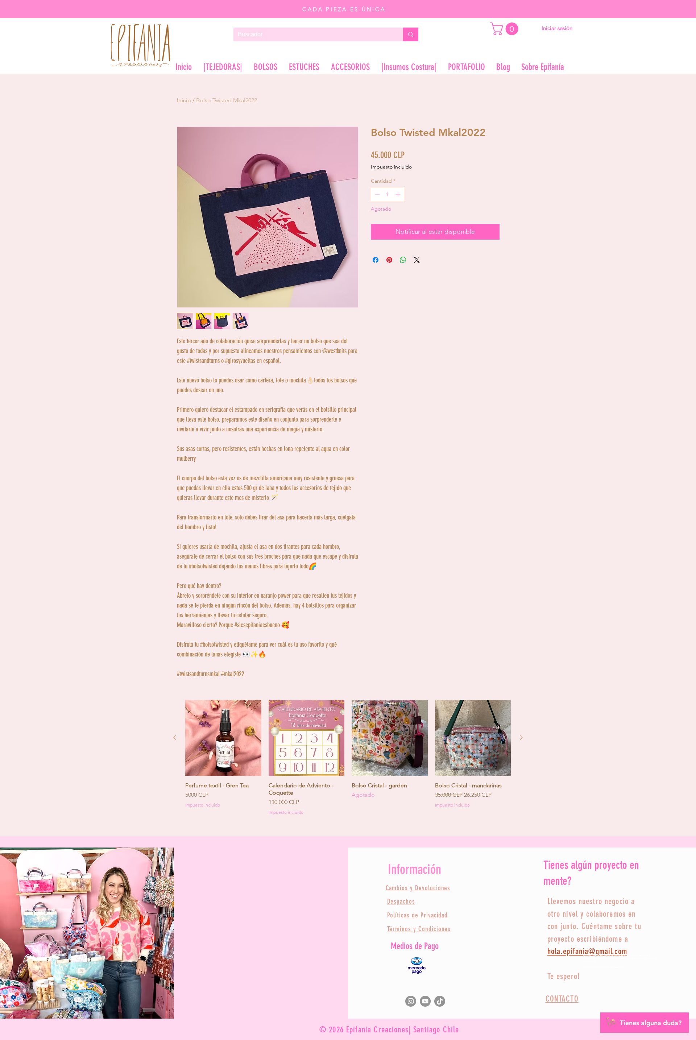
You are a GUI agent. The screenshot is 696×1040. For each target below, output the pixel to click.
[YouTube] (425, 1001)
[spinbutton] (387, 194)
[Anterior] (174, 737)
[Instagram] (410, 1001)
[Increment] (398, 194)
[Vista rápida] (223, 738)
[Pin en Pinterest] (389, 260)
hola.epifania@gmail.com (587, 951)
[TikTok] (439, 1001)
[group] (348, 758)
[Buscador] (410, 34)
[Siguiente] (521, 737)
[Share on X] (417, 260)
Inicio (184, 100)
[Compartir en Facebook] (375, 260)
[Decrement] (376, 194)
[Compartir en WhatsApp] (403, 260)
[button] (505, 28)
